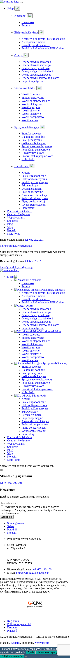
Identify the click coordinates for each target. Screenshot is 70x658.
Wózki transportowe (33, 116)
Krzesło (26, 172)
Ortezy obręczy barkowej (36, 68)
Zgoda (30, 652)
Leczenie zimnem (31, 188)
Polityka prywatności (19, 624)
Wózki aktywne (30, 110)
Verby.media (42, 642)
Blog (10, 223)
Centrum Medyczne (18, 214)
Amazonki (20, 15)
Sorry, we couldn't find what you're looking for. (34, 332)
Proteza (26, 25)
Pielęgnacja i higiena (26, 32)
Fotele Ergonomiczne (34, 175)
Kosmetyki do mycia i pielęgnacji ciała (43, 38)
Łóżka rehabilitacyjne (34, 143)
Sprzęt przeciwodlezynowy (37, 146)
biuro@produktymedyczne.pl (16, 245)
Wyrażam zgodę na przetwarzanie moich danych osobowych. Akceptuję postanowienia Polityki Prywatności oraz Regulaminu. (33, 510)
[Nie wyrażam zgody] (25, 656)
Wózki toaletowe (31, 113)
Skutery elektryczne (33, 97)
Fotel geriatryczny (32, 139)
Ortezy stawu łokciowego (36, 65)
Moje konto (13, 233)
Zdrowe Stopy (30, 185)
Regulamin (13, 621)
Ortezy (18, 55)
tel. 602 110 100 (42, 569)
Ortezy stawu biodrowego (36, 61)
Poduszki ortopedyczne (35, 198)
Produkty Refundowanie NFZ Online (43, 48)
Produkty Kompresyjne (35, 182)
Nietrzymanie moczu (33, 42)
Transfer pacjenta (31, 133)
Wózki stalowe (30, 120)
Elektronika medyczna (34, 179)
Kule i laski (28, 159)
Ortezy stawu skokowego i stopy (40, 77)
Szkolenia (12, 220)
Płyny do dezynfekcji (34, 201)
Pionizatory (28, 207)
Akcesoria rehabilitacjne (35, 195)
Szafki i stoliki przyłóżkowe (37, 155)
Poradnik (12, 529)
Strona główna (15, 523)
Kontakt (11, 230)
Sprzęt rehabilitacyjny (27, 127)
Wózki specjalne (31, 107)
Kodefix (15, 642)
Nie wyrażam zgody (47, 652)
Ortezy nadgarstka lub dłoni (37, 71)
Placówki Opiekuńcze (19, 211)
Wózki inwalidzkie (25, 88)
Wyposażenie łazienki (34, 204)
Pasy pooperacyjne (32, 191)
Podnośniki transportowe (36, 149)
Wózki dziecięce (31, 94)
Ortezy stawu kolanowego (36, 74)
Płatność (12, 630)
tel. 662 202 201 (34, 239)
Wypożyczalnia (16, 217)
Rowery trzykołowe (33, 152)
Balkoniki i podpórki (33, 136)
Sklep (10, 8)
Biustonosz (28, 22)
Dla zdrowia (21, 166)
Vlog (10, 227)
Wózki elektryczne (32, 104)
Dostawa (12, 627)
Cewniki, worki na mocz (36, 45)
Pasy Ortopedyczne (33, 81)
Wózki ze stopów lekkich (36, 100)
